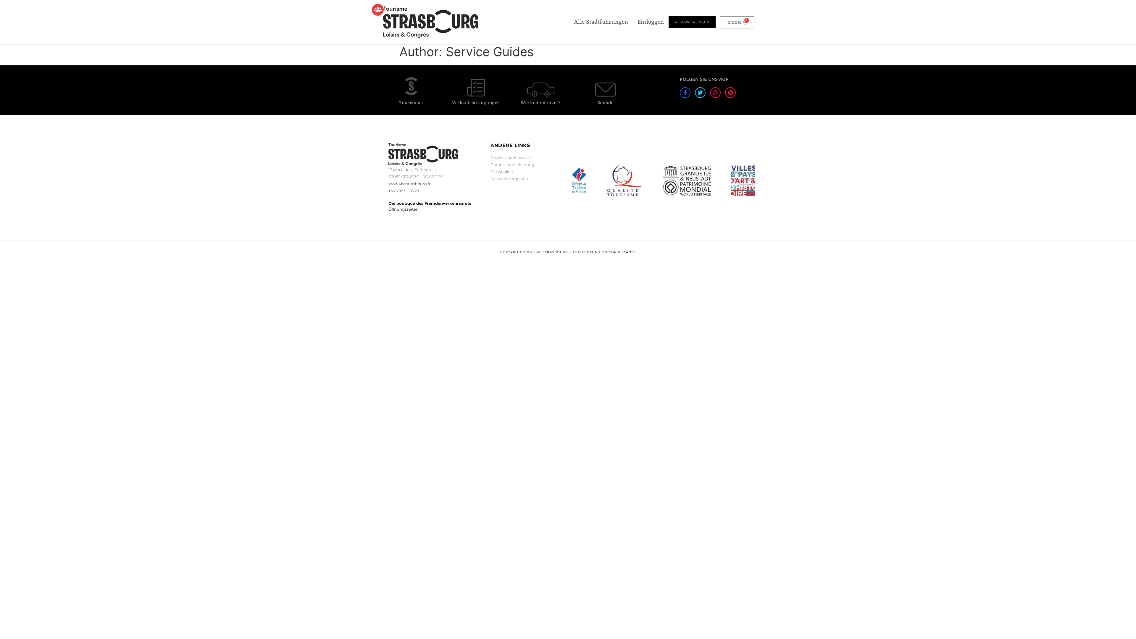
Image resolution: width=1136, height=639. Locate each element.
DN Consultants (619, 252)
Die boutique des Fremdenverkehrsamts (429, 203)
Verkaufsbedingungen (476, 103)
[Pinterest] (730, 92)
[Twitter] (700, 92)
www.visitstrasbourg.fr (409, 183)
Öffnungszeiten (403, 209)
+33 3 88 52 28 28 (403, 190)
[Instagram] (715, 92)
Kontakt (605, 103)
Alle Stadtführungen (601, 22)
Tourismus (411, 103)
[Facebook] (685, 92)
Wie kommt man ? (541, 103)
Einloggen (651, 22)
